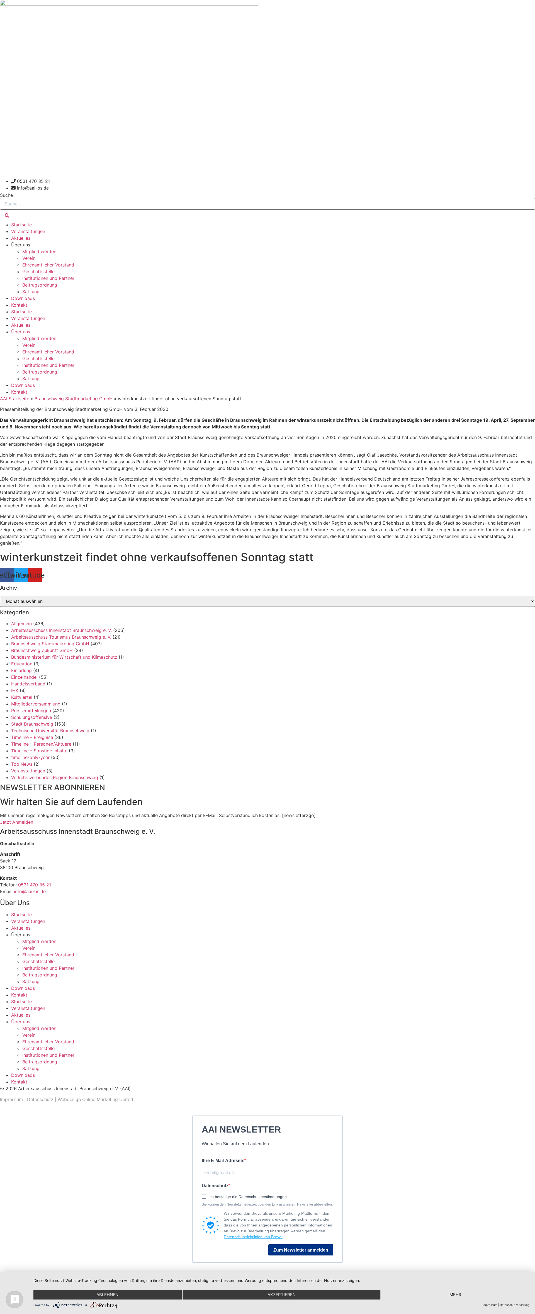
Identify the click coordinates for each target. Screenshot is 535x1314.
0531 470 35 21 (34, 885)
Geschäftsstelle (38, 271)
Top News (21, 764)
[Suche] (7, 215)
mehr (455, 1294)
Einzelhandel (24, 677)
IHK (14, 690)
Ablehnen (107, 1294)
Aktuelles (20, 238)
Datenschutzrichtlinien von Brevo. (253, 1237)
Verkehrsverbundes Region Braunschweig (54, 777)
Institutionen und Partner (48, 278)
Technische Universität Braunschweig (50, 730)
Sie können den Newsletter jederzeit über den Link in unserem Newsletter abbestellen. (267, 1204)
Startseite (21, 224)
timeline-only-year (30, 757)
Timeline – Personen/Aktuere (41, 744)
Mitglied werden (39, 251)
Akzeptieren (282, 1294)
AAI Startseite (14, 398)
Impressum (11, 1099)
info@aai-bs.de (30, 891)
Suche (6, 195)
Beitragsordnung (39, 285)
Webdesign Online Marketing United (95, 1099)
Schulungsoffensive (31, 717)
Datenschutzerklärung (514, 1304)
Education (21, 663)
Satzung (31, 291)
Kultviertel (21, 697)
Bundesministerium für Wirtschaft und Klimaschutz (64, 657)
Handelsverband (28, 684)
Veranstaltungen (28, 231)
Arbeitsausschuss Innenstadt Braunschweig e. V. (61, 630)
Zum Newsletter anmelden (300, 1250)
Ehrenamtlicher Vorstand (48, 265)
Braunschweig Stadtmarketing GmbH (74, 398)
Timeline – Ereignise (32, 737)
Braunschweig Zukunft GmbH (42, 650)
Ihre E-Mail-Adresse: (223, 1160)
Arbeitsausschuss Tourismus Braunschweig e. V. (61, 637)
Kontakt (19, 305)
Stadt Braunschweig (32, 724)
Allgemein (21, 623)
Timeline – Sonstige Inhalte (39, 750)
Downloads (23, 298)
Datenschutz (40, 1099)
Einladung (21, 670)
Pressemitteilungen (31, 710)
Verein (28, 258)
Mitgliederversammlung (35, 704)
